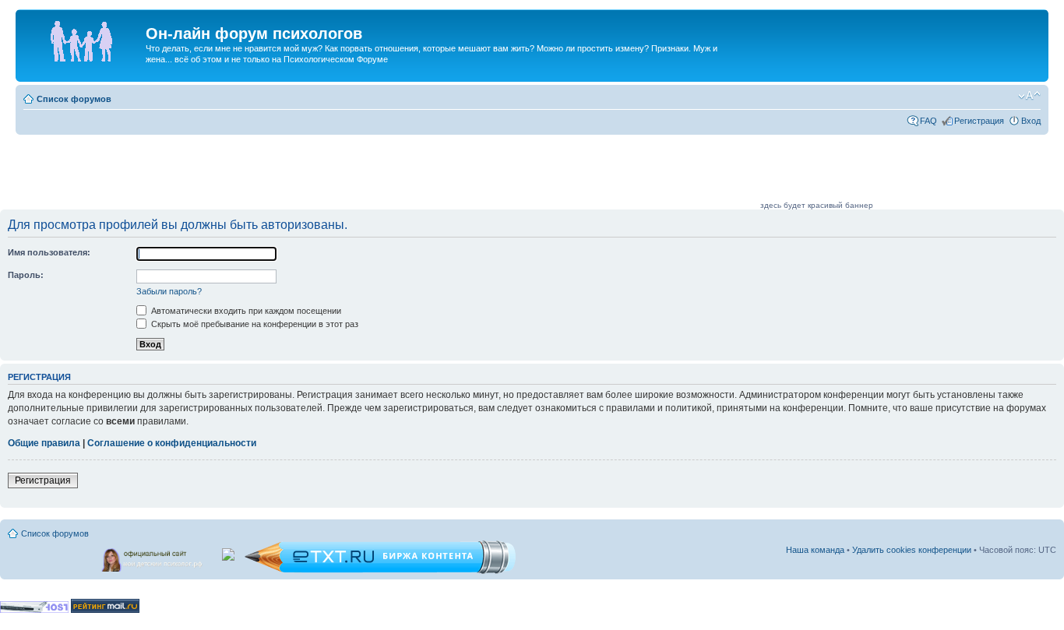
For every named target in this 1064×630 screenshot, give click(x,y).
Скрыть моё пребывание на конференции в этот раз (253, 324)
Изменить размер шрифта (1029, 96)
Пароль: (26, 275)
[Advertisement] (474, 173)
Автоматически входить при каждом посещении (245, 310)
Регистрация (979, 120)
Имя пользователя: (49, 252)
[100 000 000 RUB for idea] (229, 551)
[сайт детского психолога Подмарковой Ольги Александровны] (153, 556)
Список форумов (74, 99)
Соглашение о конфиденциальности (171, 443)
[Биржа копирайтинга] (380, 571)
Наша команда (815, 549)
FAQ (928, 120)
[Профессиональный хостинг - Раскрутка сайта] (34, 610)
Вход (1031, 120)
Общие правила (44, 443)
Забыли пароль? (169, 291)
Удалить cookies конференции (911, 549)
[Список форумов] (82, 38)
